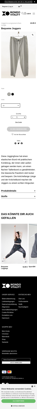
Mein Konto (6, 331)
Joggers (4, 23)
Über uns (21, 299)
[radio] (9, 94)
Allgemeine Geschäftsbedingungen (10, 308)
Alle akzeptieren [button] (18, 401)
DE (19, 6)
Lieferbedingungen (8, 301)
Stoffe (20, 304)
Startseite (5, 342)
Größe (2, 99)
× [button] (34, 386)
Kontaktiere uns (7, 315)
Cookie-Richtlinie (8, 312)
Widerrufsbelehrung (8, 299)
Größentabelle (23, 301)
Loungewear (12, 23)
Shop (4, 339)
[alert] (18, 396)
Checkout (5, 334)
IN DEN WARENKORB (18, 129)
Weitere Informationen (28, 397)
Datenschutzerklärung (9, 304)
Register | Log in (7, 6)
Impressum (5, 318)
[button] (18, 406)
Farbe (2, 88)
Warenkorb (5, 336)
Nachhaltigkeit (23, 307)
